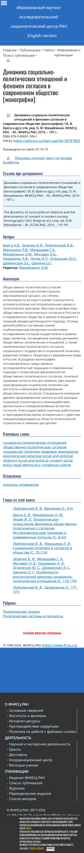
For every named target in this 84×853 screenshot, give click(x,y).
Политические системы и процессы (33, 616)
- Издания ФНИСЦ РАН (26, 777)
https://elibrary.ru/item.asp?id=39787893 (46, 140)
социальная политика (21, 451)
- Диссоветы (17, 754)
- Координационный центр (29, 759)
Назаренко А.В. (16, 258)
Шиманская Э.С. (16, 263)
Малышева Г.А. (42, 249)
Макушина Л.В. (16, 249)
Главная (9, 50)
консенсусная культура (22, 455)
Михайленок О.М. (17, 254)
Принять (50, 848)
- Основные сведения (25, 710)
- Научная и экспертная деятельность (39, 744)
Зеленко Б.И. (32, 245)
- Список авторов (21, 798)
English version (42, 35)
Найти (49, 50)
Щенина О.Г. (41, 263)
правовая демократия (59, 451)
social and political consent (40, 460)
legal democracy (27, 464)
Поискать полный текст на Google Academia (37, 160)
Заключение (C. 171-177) (45, 589)
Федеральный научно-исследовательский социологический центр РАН (38, 17)
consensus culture (56, 464)
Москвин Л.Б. (45, 254)
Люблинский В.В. (59, 245)
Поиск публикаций (19, 55)
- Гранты (14, 749)
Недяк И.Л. (39, 258)
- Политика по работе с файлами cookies (41, 731)
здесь (28, 828)
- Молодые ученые (22, 765)
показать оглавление (21, 484)
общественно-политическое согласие (35, 447)
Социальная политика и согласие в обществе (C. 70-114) (42, 550)
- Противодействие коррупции (33, 726)
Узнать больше (36, 848)
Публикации (30, 50)
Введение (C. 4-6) (58, 508)
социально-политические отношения (34, 442)
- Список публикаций (24, 783)
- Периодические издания (29, 793)
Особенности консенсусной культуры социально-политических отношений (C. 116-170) (45, 576)
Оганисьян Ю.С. (63, 258)
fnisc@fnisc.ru (55, 815)
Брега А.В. (11, 245)
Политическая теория (21, 611)
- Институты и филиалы (26, 715)
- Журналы (16, 788)
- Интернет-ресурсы (23, 721)
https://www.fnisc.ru (59, 645)
